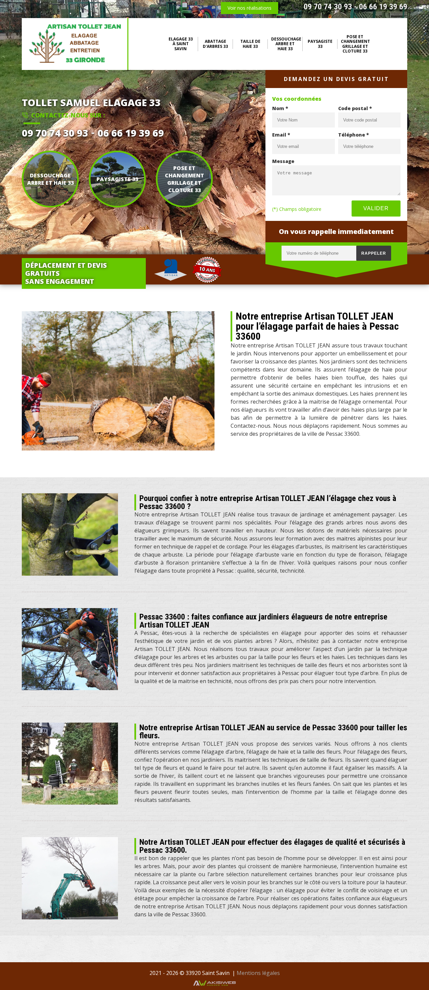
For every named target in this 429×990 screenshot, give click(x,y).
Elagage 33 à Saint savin (181, 44)
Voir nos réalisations (249, 8)
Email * (281, 135)
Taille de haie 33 (250, 44)
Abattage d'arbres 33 (215, 44)
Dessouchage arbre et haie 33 (286, 44)
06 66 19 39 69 (383, 6)
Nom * (280, 108)
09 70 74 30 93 (328, 6)
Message (283, 161)
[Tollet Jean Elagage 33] (75, 44)
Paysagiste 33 (320, 44)
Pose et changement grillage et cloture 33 (355, 44)
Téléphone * (353, 135)
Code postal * (355, 108)
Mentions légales (258, 973)
